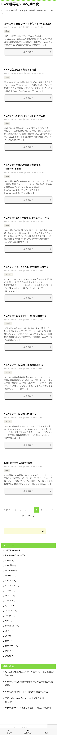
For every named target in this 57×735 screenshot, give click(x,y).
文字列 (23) (10, 636)
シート (7, 372)
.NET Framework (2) (14, 550)
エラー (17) (10, 590)
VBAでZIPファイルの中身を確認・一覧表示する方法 (28, 708)
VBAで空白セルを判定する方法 (20, 69)
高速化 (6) (9, 656)
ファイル (8, 274)
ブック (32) (10, 615)
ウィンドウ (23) (12, 585)
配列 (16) (9, 641)
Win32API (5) (11, 570)
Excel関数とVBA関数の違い (18, 463)
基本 (7, 31)
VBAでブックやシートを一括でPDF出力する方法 (26, 692)
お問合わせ (28, 733)
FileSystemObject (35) (15, 555)
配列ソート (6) (11, 645)
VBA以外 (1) (10, 565)
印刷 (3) (8, 620)
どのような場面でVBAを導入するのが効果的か (28, 23)
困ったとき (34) (12, 625)
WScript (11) (10, 575)
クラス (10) (10, 595)
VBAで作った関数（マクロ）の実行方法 (25, 116)
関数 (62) (9, 650)
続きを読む (28, 52)
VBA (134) (9, 560)
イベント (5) (10, 580)
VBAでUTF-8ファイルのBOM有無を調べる (26, 267)
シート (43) (10, 600)
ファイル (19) (11, 610)
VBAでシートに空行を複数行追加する (23, 365)
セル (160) (9, 605)
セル (7, 77)
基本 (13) (9, 631)
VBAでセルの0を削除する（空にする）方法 (26, 218)
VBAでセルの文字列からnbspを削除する (25, 316)
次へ (30, 516)
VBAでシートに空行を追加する (20, 414)
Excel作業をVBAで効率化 (20, 4)
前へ (8, 510)
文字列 (7, 323)
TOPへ (47, 733)
